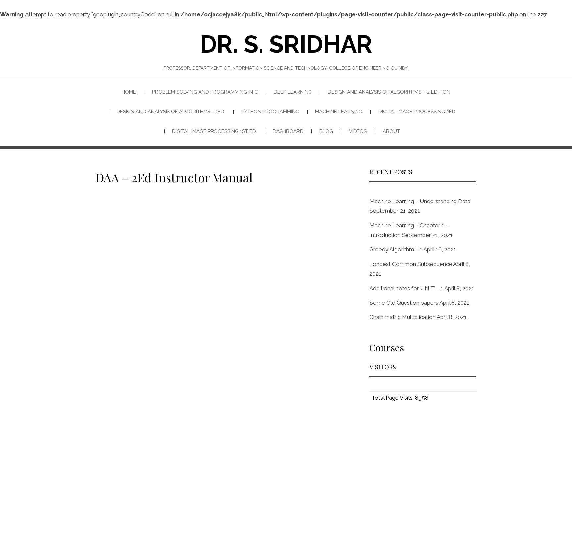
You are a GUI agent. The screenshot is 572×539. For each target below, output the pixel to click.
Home (129, 92)
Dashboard (288, 131)
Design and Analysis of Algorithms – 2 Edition (389, 92)
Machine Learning (338, 111)
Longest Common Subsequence (410, 264)
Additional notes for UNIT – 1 (406, 288)
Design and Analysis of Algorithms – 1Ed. (171, 111)
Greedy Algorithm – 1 (395, 249)
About (391, 131)
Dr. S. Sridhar (286, 44)
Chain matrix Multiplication (402, 317)
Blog (326, 131)
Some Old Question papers (403, 302)
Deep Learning (293, 92)
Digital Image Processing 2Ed (416, 111)
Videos (358, 131)
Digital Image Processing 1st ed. (214, 131)
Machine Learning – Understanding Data (419, 201)
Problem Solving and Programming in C (205, 92)
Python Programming (270, 111)
